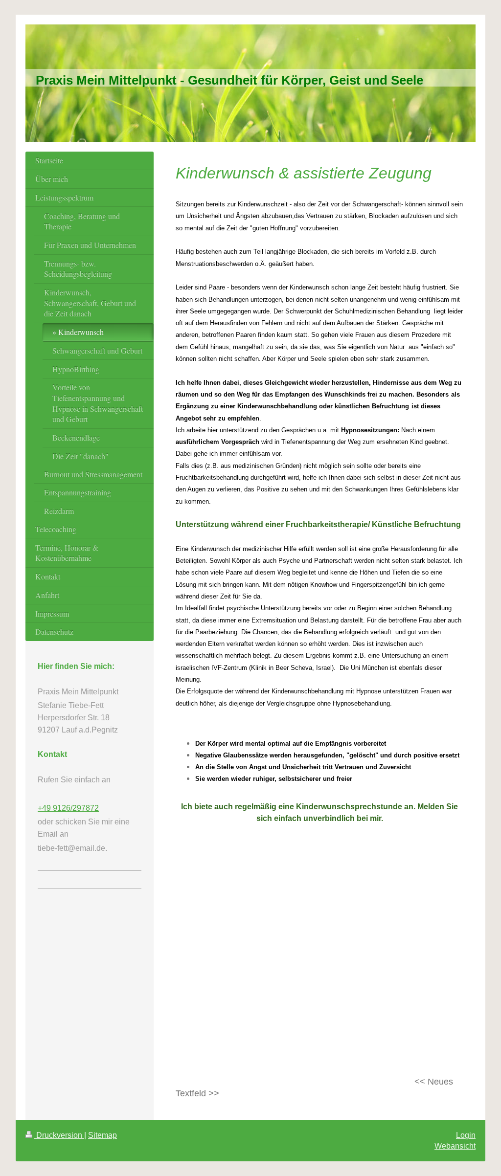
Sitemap (102, 1135)
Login (466, 1135)
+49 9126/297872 (68, 808)
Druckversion (59, 1135)
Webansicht (455, 1146)
